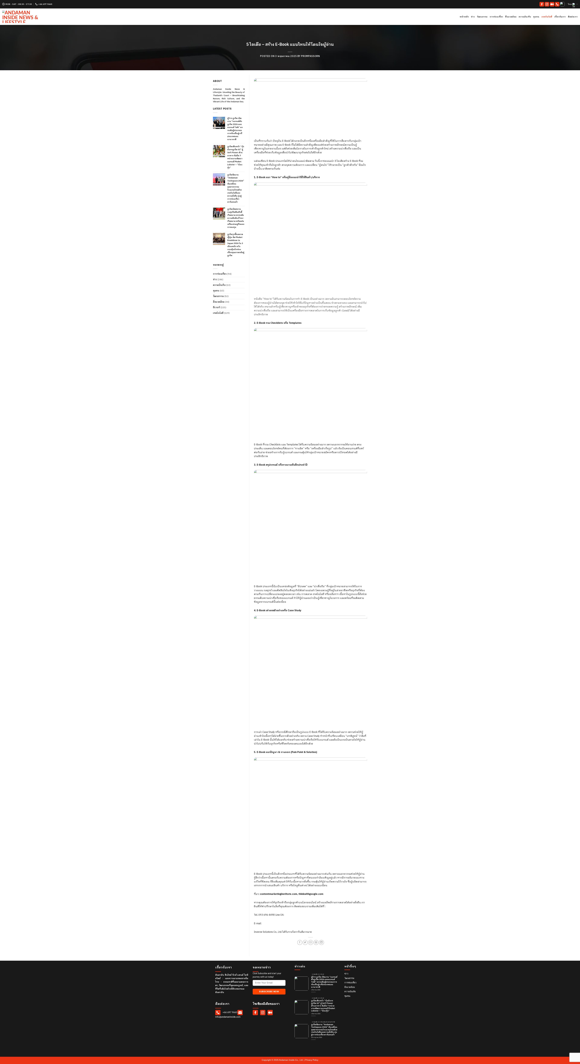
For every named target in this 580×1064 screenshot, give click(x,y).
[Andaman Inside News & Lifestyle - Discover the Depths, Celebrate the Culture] (30, 17)
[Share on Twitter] (305, 942)
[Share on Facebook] (299, 942)
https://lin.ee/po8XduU (297, 915)
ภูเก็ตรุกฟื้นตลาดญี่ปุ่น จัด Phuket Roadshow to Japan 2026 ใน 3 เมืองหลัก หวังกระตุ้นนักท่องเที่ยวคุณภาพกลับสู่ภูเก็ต (235, 245)
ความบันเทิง (525, 16)
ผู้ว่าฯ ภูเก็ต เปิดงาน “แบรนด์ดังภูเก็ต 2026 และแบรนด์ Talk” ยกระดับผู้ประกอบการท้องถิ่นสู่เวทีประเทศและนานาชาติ (235, 129)
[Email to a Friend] (310, 942)
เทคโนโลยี (546, 16)
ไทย (570, 4)
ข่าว (473, 16)
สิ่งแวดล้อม (511, 16)
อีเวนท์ (216, 307)
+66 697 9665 (229, 1012)
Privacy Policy (311, 1060)
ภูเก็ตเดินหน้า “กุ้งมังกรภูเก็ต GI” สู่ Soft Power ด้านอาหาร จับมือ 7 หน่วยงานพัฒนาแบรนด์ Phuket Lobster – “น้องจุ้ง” (235, 157)
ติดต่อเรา (573, 16)
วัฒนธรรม (482, 16)
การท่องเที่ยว (496, 16)
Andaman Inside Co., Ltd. (291, 1060)
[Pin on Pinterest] (316, 942)
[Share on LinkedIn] (321, 942)
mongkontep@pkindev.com (277, 924)
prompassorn (310, 56)
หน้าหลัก (464, 16)
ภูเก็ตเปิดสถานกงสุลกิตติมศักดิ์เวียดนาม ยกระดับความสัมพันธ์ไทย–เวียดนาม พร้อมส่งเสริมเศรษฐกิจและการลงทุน (235, 218)
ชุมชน (536, 16)
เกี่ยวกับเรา (560, 16)
